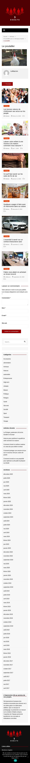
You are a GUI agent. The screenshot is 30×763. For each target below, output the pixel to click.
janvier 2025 (7, 501)
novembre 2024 (8, 509)
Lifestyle (6, 386)
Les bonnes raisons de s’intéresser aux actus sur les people (14, 111)
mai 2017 (6, 684)
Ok (15, 760)
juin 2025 (6, 482)
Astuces (6, 370)
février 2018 (7, 653)
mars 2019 (7, 602)
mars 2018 (7, 649)
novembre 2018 (8, 618)
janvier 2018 (7, 657)
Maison (6, 390)
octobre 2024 (7, 513)
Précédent (8, 84)
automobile (7, 374)
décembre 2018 (8, 614)
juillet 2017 (7, 680)
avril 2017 (6, 688)
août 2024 (6, 521)
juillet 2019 (7, 595)
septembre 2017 (8, 672)
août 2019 (6, 591)
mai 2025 (6, 486)
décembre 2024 (8, 505)
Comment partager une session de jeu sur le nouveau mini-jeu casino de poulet (15, 452)
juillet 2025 (7, 478)
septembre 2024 (8, 517)
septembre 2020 (8, 559)
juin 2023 (6, 544)
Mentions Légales (7, 750)
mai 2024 (6, 528)
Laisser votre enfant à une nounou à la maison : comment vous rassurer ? (13, 143)
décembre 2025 (8, 474)
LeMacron (7, 277)
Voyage (6, 421)
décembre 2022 (8, 552)
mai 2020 (6, 563)
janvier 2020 (7, 575)
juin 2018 (6, 637)
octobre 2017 (7, 668)
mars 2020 (7, 567)
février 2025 (7, 497)
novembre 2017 (8, 665)
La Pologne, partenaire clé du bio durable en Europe (13, 433)
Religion (6, 398)
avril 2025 (6, 489)
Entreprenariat (8, 378)
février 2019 (7, 606)
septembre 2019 (8, 587)
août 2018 (6, 630)
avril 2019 (6, 598)
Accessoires (7, 359)
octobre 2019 (7, 583)
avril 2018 (6, 645)
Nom (3, 308)
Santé (5, 401)
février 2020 (7, 571)
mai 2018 (6, 641)
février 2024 (7, 540)
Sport (5, 413)
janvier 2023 (7, 548)
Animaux (6, 366)
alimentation (7, 362)
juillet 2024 (7, 524)
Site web (4, 323)
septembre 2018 (8, 626)
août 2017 (6, 676)
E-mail (4, 315)
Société (6, 409)
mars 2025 (7, 493)
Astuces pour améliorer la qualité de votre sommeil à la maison (14, 439)
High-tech (6, 382)
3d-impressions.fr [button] (9, 701)
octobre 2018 (7, 622)
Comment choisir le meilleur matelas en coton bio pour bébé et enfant (14, 445)
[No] (28, 757)
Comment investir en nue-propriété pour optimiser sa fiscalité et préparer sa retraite (14, 461)
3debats (7, 116)
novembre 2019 (8, 579)
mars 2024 (7, 536)
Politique (6, 106)
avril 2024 (6, 532)
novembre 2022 (8, 556)
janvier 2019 (7, 610)
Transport (6, 417)
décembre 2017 (8, 661)
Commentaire (6, 298)
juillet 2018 (7, 633)
